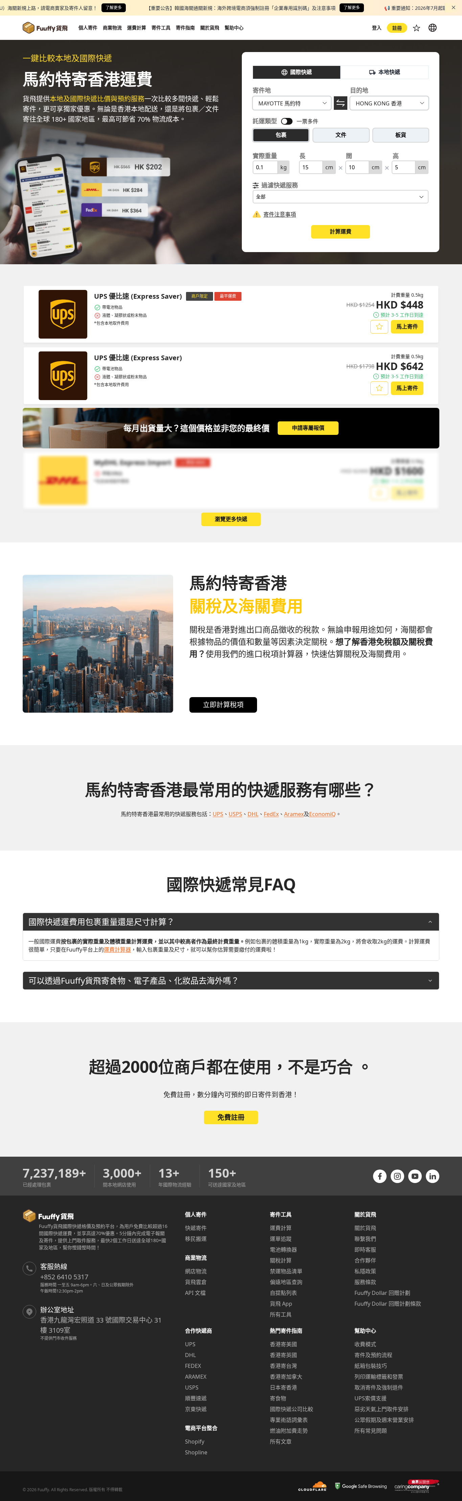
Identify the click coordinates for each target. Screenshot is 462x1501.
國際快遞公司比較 (291, 1409)
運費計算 (281, 1228)
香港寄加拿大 (286, 1376)
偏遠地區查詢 (286, 1282)
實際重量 (265, 156)
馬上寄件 (407, 326)
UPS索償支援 (370, 1398)
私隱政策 (365, 1271)
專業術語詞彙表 (289, 1420)
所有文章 (281, 1441)
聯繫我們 (365, 1238)
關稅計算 (281, 1260)
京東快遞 (196, 1409)
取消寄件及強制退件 (378, 1387)
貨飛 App (281, 1303)
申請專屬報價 (308, 428)
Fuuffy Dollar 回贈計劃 (382, 1293)
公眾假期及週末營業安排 (384, 1420)
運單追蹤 (281, 1238)
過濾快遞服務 (279, 185)
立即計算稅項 (223, 704)
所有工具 (281, 1314)
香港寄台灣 (283, 1366)
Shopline (196, 1452)
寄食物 (278, 1398)
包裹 (281, 135)
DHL (190, 1355)
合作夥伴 (365, 1260)
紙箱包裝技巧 (370, 1366)
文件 (341, 135)
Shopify (194, 1441)
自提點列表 (283, 1293)
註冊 (397, 28)
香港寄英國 (283, 1355)
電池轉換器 (283, 1249)
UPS (190, 1344)
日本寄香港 (283, 1387)
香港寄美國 (283, 1344)
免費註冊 (231, 1117)
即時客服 (365, 1249)
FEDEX (193, 1366)
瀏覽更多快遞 (231, 519)
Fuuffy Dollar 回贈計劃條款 (387, 1303)
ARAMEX (195, 1376)
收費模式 (365, 1344)
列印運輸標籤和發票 (378, 1376)
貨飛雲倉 (196, 1282)
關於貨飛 (365, 1228)
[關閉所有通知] (453, 7)
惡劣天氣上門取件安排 (381, 1409)
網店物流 (196, 1271)
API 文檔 (195, 1293)
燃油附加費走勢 (289, 1430)
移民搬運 (196, 1238)
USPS (192, 1387)
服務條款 (365, 1282)
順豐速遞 (196, 1398)
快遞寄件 (196, 1228)
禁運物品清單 (286, 1271)
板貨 (400, 135)
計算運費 (340, 231)
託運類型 (265, 121)
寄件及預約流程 (373, 1355)
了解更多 (114, 7)
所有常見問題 (370, 1430)
